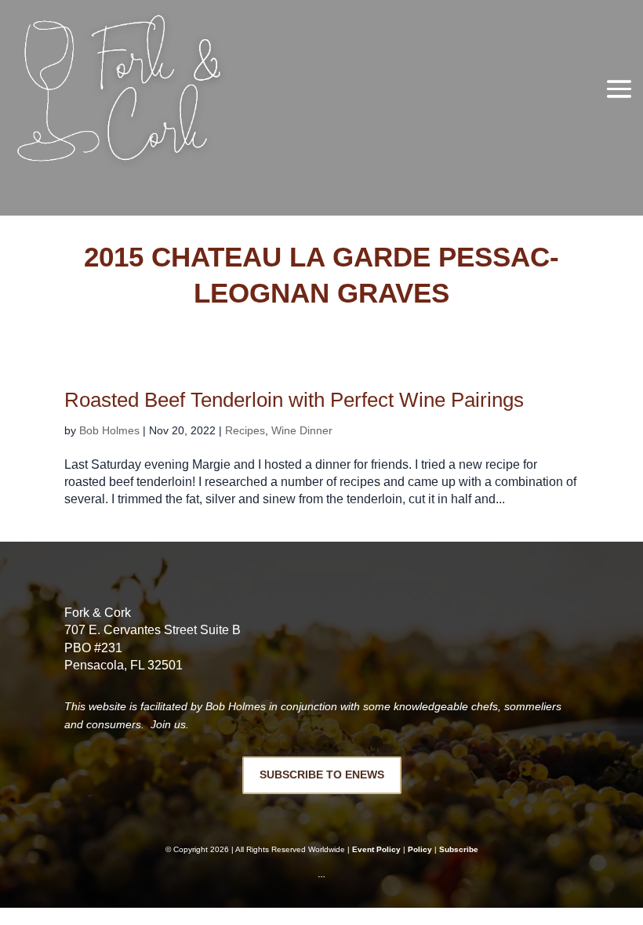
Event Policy (376, 849)
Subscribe (458, 849)
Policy (420, 849)
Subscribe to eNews (322, 774)
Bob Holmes (109, 430)
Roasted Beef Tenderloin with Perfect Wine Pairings (294, 400)
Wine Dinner (301, 430)
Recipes (245, 430)
